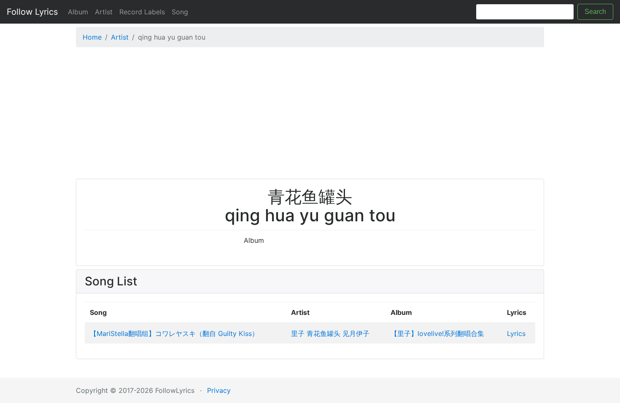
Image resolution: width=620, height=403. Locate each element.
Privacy (219, 390)
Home (92, 37)
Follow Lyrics (32, 12)
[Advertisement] (310, 115)
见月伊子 (355, 333)
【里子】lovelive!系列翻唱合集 (437, 333)
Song (180, 12)
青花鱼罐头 (323, 333)
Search (595, 11)
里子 (298, 333)
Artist (104, 12)
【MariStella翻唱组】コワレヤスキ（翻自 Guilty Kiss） (174, 333)
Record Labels (142, 12)
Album (78, 12)
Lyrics (516, 333)
